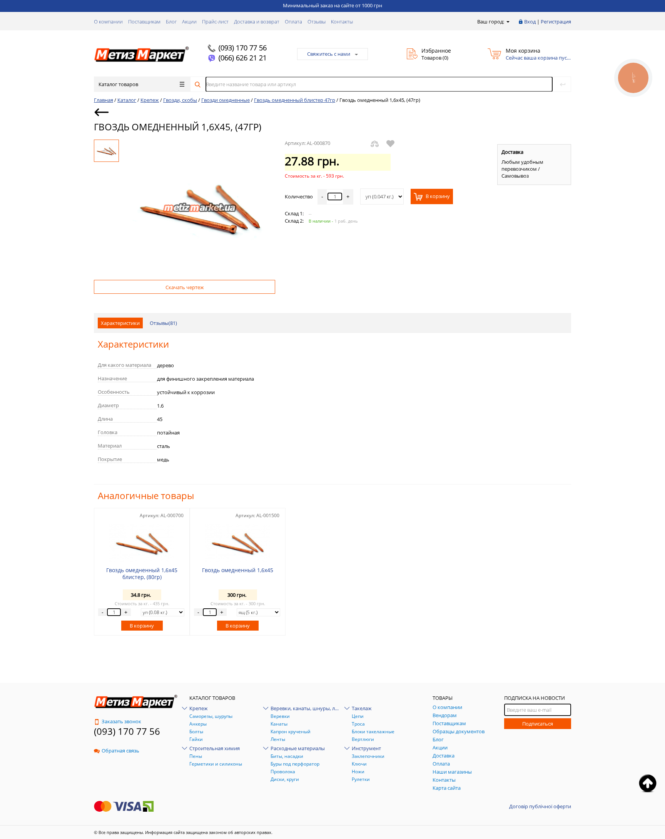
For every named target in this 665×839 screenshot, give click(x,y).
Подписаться (537, 723)
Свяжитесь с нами (328, 53)
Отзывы (316, 21)
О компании (108, 21)
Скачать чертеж (184, 287)
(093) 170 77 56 (243, 47)
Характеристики (120, 323)
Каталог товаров (118, 84)
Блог (171, 21)
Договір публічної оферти (540, 806)
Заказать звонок (121, 721)
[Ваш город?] (507, 21)
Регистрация (556, 21)
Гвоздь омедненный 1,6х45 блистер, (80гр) (141, 573)
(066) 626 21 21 (243, 57)
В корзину (437, 196)
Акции (189, 21)
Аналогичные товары (146, 495)
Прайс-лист (215, 21)
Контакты (342, 21)
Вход (530, 21)
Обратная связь (120, 750)
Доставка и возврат (256, 21)
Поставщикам (144, 21)
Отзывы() (163, 323)
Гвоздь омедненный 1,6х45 (237, 570)
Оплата (293, 21)
